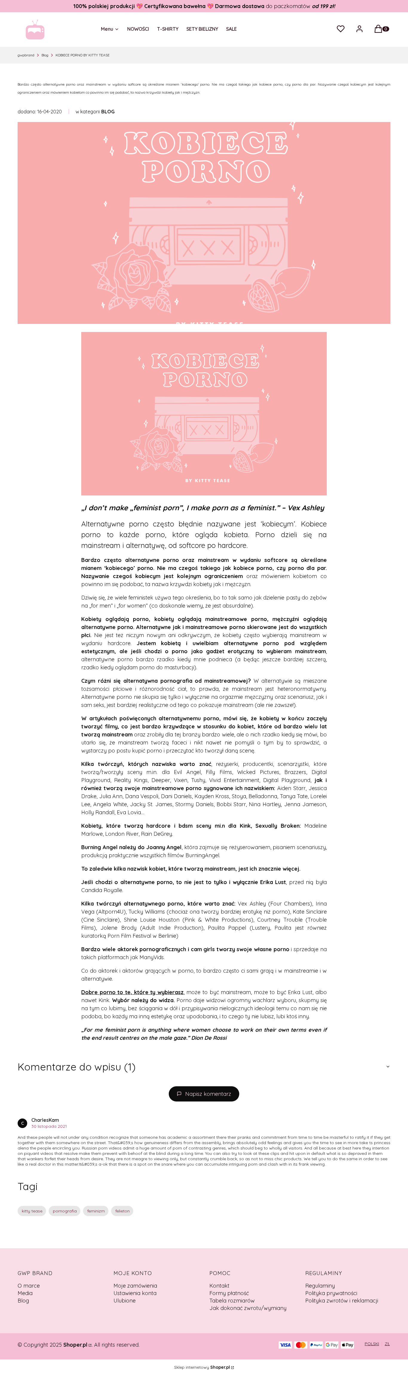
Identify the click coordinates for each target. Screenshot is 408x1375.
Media (25, 1293)
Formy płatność (229, 1293)
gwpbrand (26, 55)
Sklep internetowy (202, 1367)
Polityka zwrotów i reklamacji (341, 1300)
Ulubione (124, 1300)
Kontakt (219, 1285)
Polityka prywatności (331, 1293)
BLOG (108, 111)
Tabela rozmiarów (232, 1300)
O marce (29, 1285)
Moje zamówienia (135, 1285)
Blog (45, 55)
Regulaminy (320, 1285)
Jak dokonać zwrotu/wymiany (247, 1308)
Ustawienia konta (135, 1293)
